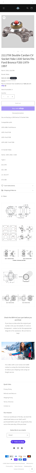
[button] (4, 8)
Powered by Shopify (20, 463)
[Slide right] (22, 51)
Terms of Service (8, 402)
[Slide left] (14, 51)
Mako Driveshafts (11, 463)
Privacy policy (9, 466)
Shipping (3, 80)
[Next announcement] (33, 2)
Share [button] (5, 196)
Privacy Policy (8, 389)
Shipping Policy (8, 397)
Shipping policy (28, 466)
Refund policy (29, 463)
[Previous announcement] (3, 2)
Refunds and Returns (10, 393)
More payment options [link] (18, 113)
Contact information (19, 469)
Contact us (7, 406)
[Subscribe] (27, 435)
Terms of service (18, 466)
